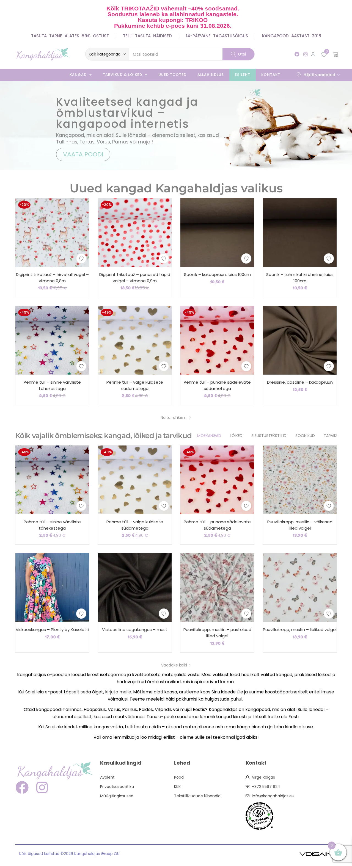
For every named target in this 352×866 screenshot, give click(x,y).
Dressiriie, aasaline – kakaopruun (300, 382)
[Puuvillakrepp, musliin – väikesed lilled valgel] (300, 479)
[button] (107, 54)
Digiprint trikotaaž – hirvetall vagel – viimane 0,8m (52, 278)
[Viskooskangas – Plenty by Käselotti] (52, 587)
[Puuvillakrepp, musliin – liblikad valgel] (300, 587)
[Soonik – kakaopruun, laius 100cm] (217, 232)
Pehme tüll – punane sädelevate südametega (217, 385)
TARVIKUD (333, 435)
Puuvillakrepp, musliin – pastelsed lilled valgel (217, 633)
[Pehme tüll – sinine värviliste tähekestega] (52, 340)
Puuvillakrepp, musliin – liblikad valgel (300, 629)
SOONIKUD (305, 435)
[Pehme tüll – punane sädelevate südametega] (217, 340)
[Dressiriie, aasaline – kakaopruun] (300, 340)
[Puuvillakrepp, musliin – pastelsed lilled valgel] (217, 587)
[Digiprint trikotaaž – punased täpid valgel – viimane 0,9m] (135, 232)
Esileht (242, 74)
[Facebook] (296, 54)
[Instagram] (305, 54)
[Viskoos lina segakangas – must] (135, 587)
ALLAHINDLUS (210, 74)
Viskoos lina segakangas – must (134, 629)
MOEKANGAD (209, 435)
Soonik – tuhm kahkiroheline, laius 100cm (300, 278)
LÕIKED (236, 435)
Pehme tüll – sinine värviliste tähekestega (52, 385)
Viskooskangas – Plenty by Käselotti (52, 629)
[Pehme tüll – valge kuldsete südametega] (135, 340)
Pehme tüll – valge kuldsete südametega (134, 385)
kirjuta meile (118, 692)
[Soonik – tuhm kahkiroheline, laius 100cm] (300, 232)
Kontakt (270, 74)
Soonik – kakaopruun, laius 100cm (217, 274)
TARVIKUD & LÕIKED (122, 74)
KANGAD (78, 74)
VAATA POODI (83, 154)
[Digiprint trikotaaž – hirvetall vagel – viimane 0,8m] (52, 232)
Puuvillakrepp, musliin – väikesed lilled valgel (299, 525)
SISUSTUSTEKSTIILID (269, 435)
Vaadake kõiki (174, 665)
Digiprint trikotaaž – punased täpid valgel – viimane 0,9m (134, 278)
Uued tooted (172, 74)
